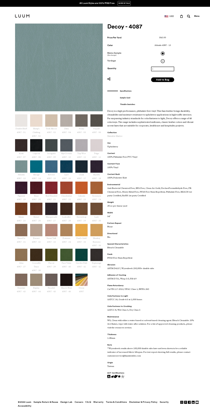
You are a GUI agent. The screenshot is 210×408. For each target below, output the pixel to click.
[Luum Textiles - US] (22, 17)
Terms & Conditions (116, 402)
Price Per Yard (114, 38)
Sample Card (125, 98)
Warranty (98, 402)
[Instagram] (182, 402)
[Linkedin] (193, 402)
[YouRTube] (197, 402)
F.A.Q (88, 402)
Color (110, 45)
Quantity (111, 68)
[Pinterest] (185, 402)
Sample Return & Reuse (46, 402)
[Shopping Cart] (182, 16)
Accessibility (24, 406)
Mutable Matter (115, 136)
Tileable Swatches (127, 104)
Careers (79, 402)
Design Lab (66, 402)
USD (171, 16)
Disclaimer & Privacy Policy (143, 402)
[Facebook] (189, 402)
